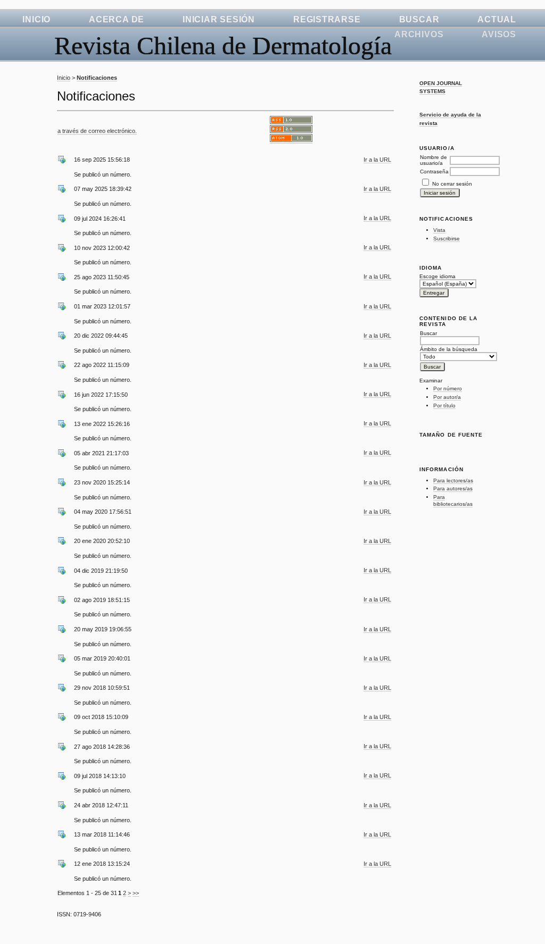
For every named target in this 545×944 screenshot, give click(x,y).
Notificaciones (97, 77)
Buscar (419, 19)
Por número (447, 388)
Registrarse (327, 19)
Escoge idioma (437, 276)
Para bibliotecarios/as (453, 500)
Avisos (499, 34)
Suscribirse (446, 238)
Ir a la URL (377, 159)
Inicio (36, 19)
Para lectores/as (453, 480)
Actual (496, 19)
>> (136, 893)
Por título (444, 405)
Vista (439, 230)
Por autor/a (447, 397)
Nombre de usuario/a (433, 160)
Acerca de (116, 19)
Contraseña (434, 171)
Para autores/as (453, 488)
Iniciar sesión (219, 19)
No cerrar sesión (452, 184)
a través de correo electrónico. (97, 131)
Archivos (418, 34)
